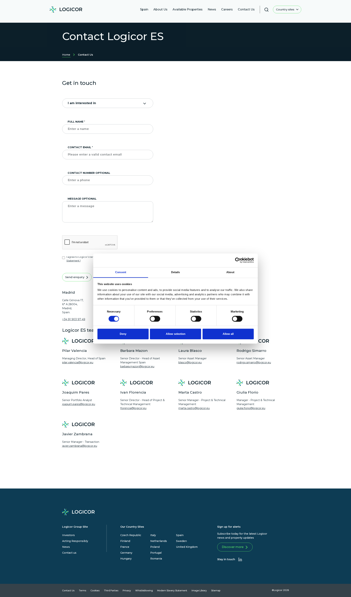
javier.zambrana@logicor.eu (79, 446)
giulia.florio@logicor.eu (251, 408)
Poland (155, 547)
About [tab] (230, 272)
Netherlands (158, 541)
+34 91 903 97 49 (73, 319)
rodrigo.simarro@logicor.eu (254, 362)
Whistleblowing (144, 590)
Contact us (69, 552)
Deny (123, 334)
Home (66, 55)
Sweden (181, 541)
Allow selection (175, 334)
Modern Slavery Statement (172, 590)
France (124, 547)
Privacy (127, 590)
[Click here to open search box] (266, 10)
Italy (153, 535)
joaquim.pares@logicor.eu (78, 404)
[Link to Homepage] (66, 10)
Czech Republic (130, 535)
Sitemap (215, 590)
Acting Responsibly (75, 541)
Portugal (156, 552)
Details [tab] (175, 272)
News (66, 547)
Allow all (228, 334)
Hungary (126, 558)
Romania (156, 558)
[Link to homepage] (78, 513)
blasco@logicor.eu (190, 362)
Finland (125, 541)
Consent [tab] (120, 272)
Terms (82, 590)
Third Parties (111, 590)
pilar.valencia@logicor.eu (77, 362)
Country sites (285, 9)
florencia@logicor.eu (133, 408)
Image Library (199, 590)
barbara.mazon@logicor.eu (137, 366)
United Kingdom (187, 547)
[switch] (155, 319)
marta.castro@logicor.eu (194, 408)
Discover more (233, 547)
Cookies (94, 590)
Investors (68, 535)
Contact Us (68, 590)
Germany (126, 552)
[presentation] (240, 559)
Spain (180, 535)
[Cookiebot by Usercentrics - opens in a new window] (238, 260)
